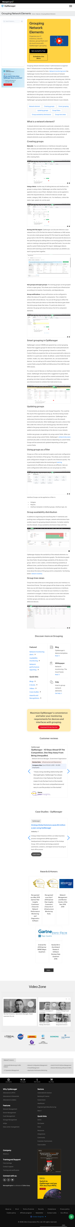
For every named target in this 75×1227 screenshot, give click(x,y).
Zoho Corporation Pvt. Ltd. (33, 1222)
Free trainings (7, 1163)
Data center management (11, 1127)
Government (41, 1100)
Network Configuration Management (37, 1065)
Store (39, 1127)
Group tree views (60, 114)
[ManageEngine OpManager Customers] (37, 1039)
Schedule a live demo (38, 57)
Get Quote (41, 1123)
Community (41, 1137)
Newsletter (39, 1213)
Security (41, 1209)
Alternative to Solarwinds (11, 1096)
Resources (41, 1130)
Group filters (56, 110)
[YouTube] (12, 1179)
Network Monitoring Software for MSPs (61, 1068)
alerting (59, 462)
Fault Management (9, 1116)
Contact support (8, 1166)
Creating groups (49, 106)
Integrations (41, 1134)
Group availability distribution (41, 114)
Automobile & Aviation (45, 1093)
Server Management (9, 1112)
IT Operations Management (11, 1070)
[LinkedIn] (4, 1179)
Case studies (42, 1144)
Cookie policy (11, 1213)
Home (33, 14)
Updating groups (42, 110)
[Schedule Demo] (71, 1217)
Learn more (36, 854)
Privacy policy (65, 1209)
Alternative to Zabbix (9, 1100)
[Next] (69, 999)
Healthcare (41, 1103)
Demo (39, 1120)
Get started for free (38, 51)
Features (38, 14)
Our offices (64, 1213)
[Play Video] (20, 1005)
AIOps (5, 1123)
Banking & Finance (43, 1096)
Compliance (52, 1209)
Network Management (10, 1109)
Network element (34, 106)
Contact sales (52, 1213)
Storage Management (10, 1120)
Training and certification (11, 1170)
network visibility (36, 573)
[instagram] (8, 1179)
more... (49, 970)
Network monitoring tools (57, 71)
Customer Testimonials (45, 1141)
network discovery (64, 437)
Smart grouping (63, 106)
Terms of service (28, 1209)
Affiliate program (26, 1213)
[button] (68, 771)
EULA (17, 1209)
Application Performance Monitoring (37, 1070)
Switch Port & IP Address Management (61, 1065)
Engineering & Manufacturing (47, 1107)
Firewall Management (33, 1068)
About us (6, 1154)
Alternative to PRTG (9, 1093)
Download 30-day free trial (48, 727)
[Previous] (66, 999)
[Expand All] (22, 21)
